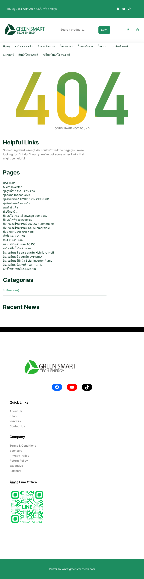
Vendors (15, 421)
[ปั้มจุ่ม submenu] (105, 46)
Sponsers (16, 450)
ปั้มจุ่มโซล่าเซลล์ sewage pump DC (25, 215)
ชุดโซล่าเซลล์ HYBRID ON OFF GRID (26, 199)
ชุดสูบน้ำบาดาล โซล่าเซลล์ (19, 191)
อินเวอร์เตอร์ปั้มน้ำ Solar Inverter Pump (27, 260)
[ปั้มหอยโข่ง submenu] (92, 46)
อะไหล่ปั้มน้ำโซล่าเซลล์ (17, 248)
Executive (16, 465)
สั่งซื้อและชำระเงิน (14, 236)
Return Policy (19, 460)
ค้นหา (104, 29)
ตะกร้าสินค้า (10, 207)
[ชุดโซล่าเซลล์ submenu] (32, 46)
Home (6, 46)
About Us (16, 411)
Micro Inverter (12, 187)
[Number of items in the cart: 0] (137, 29)
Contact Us (17, 426)
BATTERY (9, 183)
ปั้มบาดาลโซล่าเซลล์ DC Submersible (26, 228)
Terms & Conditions (23, 445)
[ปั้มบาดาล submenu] (72, 46)
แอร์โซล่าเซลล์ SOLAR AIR (19, 269)
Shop (13, 416)
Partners (15, 471)
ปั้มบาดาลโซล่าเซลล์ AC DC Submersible (29, 224)
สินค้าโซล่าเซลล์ (13, 240)
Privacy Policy (19, 455)
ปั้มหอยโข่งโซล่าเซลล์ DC (18, 232)
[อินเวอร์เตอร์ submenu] (54, 46)
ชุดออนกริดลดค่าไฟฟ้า (16, 195)
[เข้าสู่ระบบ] (127, 29)
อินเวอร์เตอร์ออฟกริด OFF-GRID (22, 264)
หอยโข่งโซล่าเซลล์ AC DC (19, 244)
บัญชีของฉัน (10, 211)
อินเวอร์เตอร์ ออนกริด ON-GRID (22, 256)
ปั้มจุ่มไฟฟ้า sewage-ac (17, 219)
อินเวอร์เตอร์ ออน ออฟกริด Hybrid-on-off (28, 252)
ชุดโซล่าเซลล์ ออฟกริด (16, 203)
